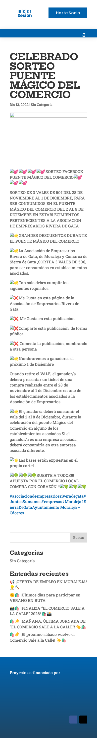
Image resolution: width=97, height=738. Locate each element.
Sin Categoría (41, 104)
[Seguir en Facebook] (73, 720)
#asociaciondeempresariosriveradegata (47, 496)
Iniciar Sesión (24, 13)
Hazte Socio (68, 13)
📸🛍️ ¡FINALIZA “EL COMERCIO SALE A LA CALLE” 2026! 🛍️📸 (47, 610)
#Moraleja (71, 501)
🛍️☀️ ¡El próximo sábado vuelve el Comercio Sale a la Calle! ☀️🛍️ (42, 637)
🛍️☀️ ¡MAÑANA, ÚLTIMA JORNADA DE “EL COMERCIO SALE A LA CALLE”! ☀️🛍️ (48, 623)
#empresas (52, 501)
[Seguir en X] (83, 720)
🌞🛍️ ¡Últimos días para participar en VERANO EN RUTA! (45, 597)
